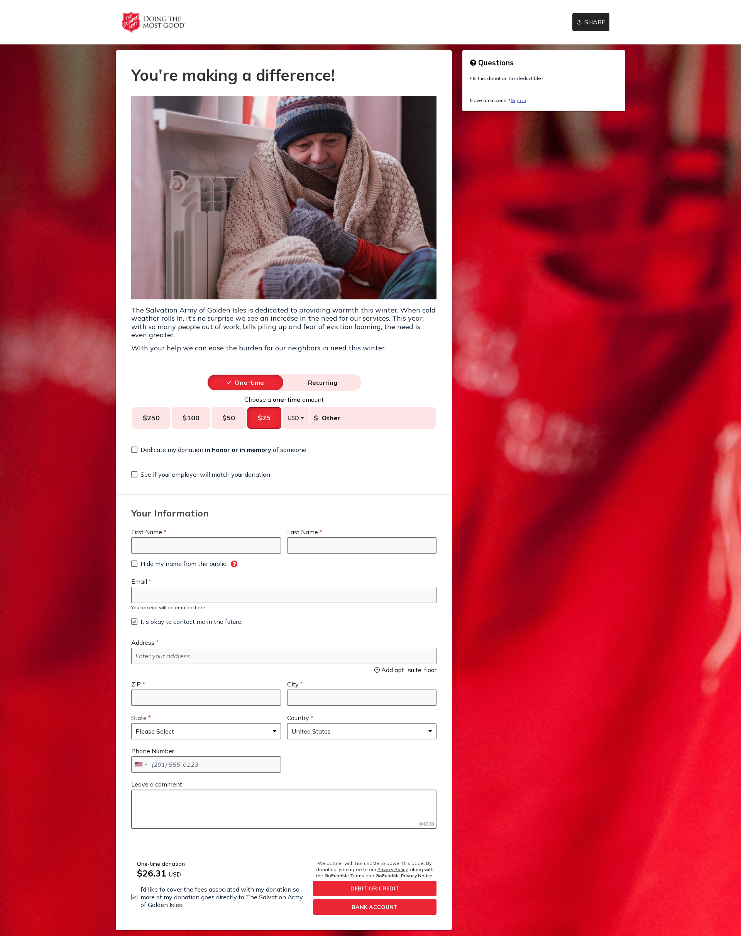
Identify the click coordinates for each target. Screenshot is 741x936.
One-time (249, 382)
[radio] (249, 382)
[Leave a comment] (284, 809)
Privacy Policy (392, 869)
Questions (495, 62)
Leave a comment (156, 784)
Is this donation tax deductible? (508, 78)
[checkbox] (218, 449)
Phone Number (152, 751)
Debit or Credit (374, 888)
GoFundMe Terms (344, 875)
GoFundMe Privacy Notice (404, 875)
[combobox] (140, 764)
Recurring (322, 382)
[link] (153, 22)
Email (139, 581)
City (293, 684)
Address (142, 642)
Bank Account (375, 907)
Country (298, 718)
